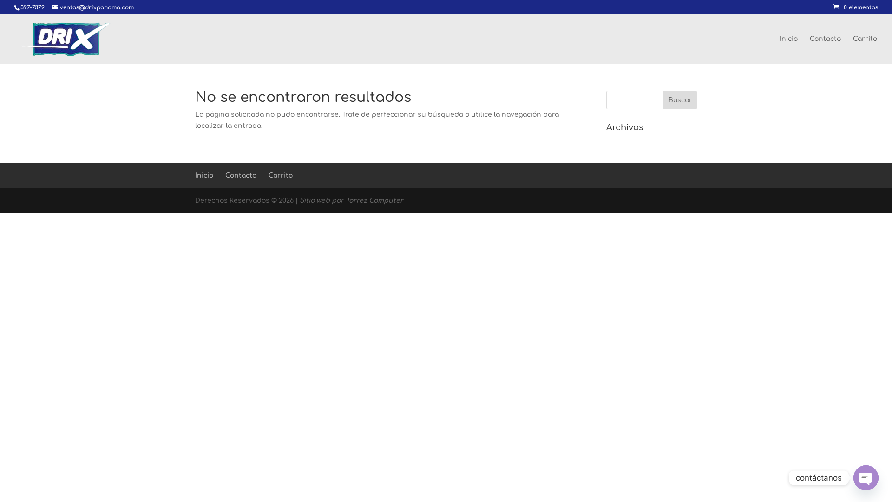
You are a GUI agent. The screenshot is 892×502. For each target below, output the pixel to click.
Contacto (825, 39)
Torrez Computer (374, 200)
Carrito (865, 39)
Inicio (789, 39)
